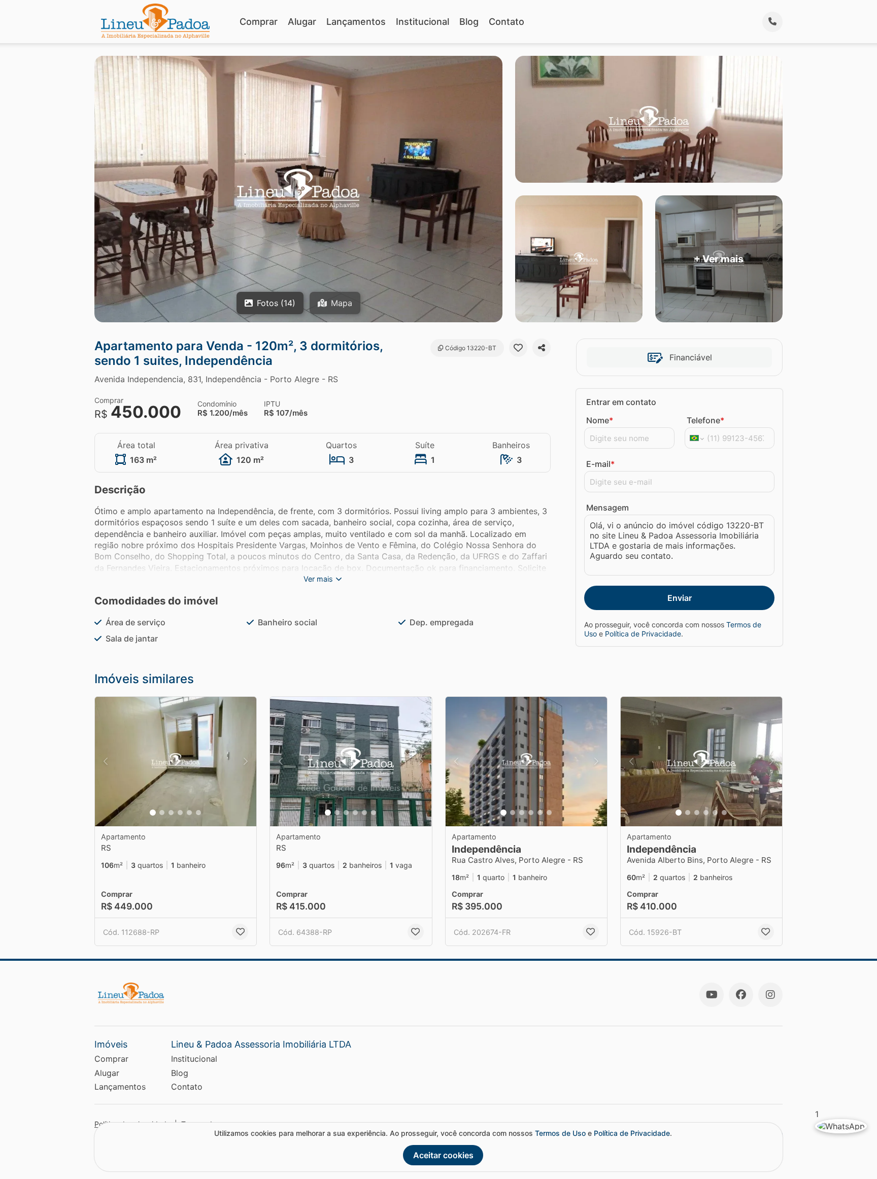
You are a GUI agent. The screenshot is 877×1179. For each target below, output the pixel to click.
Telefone (705, 420)
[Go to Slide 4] (180, 812)
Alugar (302, 21)
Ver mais (318, 579)
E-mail (600, 464)
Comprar (259, 21)
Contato (506, 21)
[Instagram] (770, 995)
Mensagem (607, 507)
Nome (599, 420)
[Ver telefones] (772, 22)
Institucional (422, 21)
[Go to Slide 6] (198, 812)
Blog (469, 21)
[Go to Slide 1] (153, 813)
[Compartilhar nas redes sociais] (541, 348)
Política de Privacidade (643, 633)
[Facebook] (741, 995)
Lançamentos (356, 21)
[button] (175, 761)
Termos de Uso (560, 1133)
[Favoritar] (518, 348)
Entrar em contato (621, 402)
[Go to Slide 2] (161, 812)
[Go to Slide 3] (171, 812)
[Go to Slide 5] (189, 812)
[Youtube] (711, 995)
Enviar (679, 598)
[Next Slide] (245, 761)
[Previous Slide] (105, 761)
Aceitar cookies (443, 1155)
